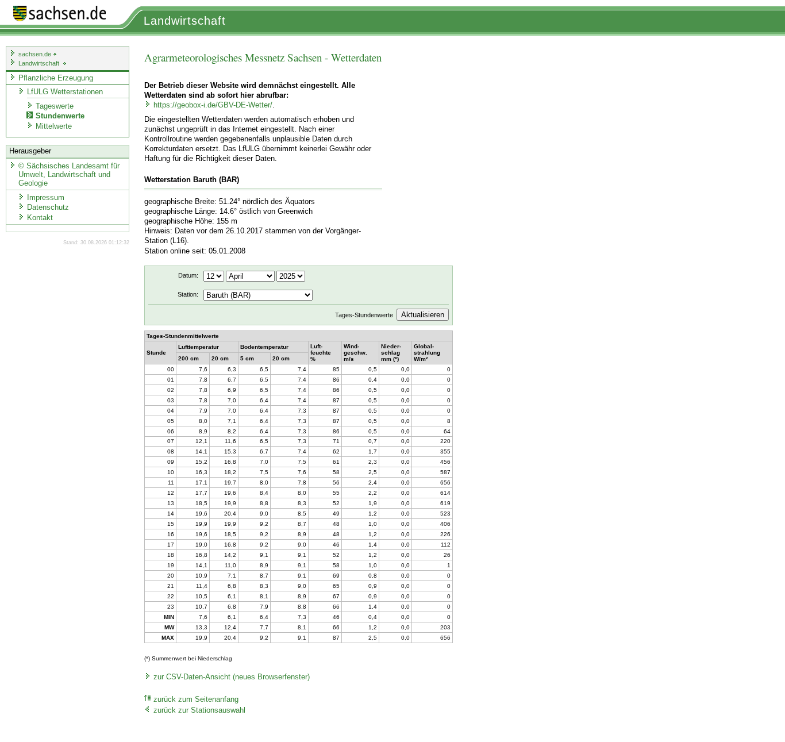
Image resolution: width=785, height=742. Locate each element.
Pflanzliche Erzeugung (55, 78)
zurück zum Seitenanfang (195, 699)
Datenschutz (48, 207)
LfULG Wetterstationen (65, 91)
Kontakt (40, 217)
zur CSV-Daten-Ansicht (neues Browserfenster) (231, 677)
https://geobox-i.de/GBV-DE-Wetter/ (212, 105)
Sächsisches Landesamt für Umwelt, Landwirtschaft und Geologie (69, 174)
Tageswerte (55, 106)
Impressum (45, 197)
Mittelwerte (54, 126)
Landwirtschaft (185, 20)
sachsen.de (35, 54)
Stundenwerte (60, 116)
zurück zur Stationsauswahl (199, 710)
